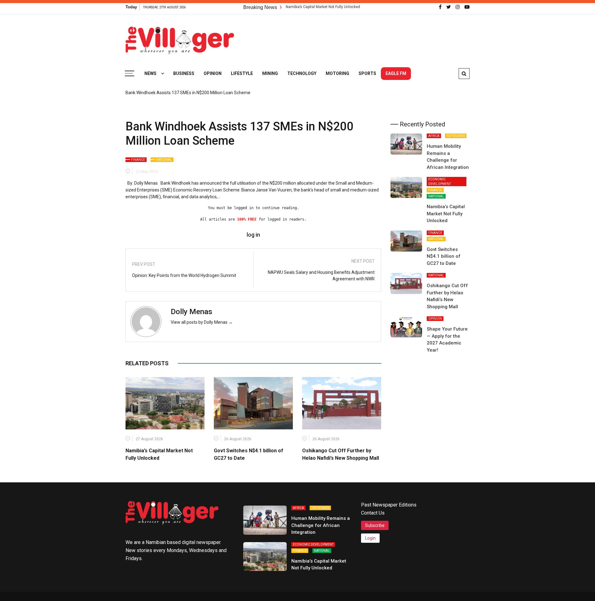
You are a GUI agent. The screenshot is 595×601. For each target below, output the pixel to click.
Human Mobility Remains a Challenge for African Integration (320, 525)
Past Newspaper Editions (388, 505)
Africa (433, 136)
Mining (270, 73)
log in (253, 235)
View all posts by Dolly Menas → (202, 322)
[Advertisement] (356, 37)
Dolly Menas (191, 311)
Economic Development (439, 182)
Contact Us (373, 513)
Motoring (337, 73)
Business (183, 73)
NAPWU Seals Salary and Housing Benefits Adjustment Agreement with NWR (321, 275)
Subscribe (375, 525)
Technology (301, 73)
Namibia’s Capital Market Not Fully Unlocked (303, 7)
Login (370, 538)
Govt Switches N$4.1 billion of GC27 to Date (444, 256)
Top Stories (456, 136)
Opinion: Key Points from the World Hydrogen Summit (184, 275)
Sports (367, 73)
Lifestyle (242, 73)
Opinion (213, 73)
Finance (138, 159)
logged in (243, 208)
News (150, 73)
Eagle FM (396, 73)
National (164, 159)
